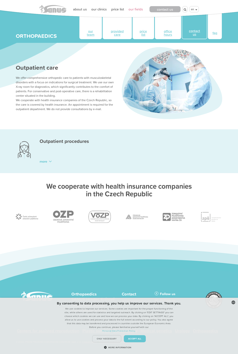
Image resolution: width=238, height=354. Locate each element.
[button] (119, 347)
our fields (135, 9)
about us (80, 9)
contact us (165, 9)
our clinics (99, 9)
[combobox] (233, 302)
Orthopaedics (36, 36)
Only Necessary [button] (107, 338)
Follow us (167, 294)
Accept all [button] (134, 338)
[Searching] (185, 9)
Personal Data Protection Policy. (119, 330)
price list (117, 9)
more (44, 161)
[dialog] (119, 326)
